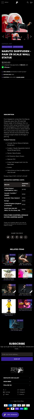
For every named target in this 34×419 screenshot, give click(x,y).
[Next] (30, 23)
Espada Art (7, 44)
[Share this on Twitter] (8, 237)
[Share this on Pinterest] (17, 237)
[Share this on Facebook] (12, 237)
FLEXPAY (26, 91)
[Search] (28, 2)
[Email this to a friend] (26, 237)
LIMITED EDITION (18, 46)
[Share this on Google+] (21, 237)
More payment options (24, 109)
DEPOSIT (9, 91)
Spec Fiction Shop (19, 401)
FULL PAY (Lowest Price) (17, 86)
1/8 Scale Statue (7, 46)
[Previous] (3, 23)
